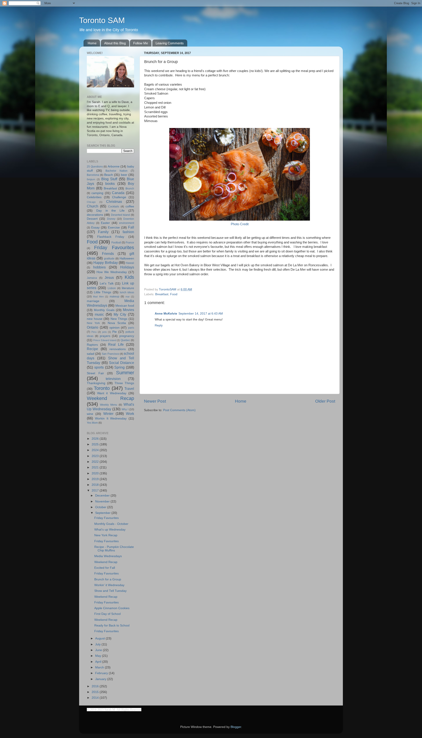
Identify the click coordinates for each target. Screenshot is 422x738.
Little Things (102, 292)
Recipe (92, 349)
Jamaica (92, 277)
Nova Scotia (117, 323)
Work (130, 414)
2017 (96, 490)
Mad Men (98, 296)
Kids (129, 277)
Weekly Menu (108, 404)
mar (128, 296)
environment (126, 223)
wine (90, 414)
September (103, 513)
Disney (111, 218)
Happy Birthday (105, 263)
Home (92, 43)
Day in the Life (110, 210)
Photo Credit (240, 224)
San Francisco (110, 353)
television (113, 379)
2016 (96, 686)
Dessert (92, 218)
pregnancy (126, 336)
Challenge (119, 197)
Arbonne (114, 166)
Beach (108, 174)
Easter (105, 223)
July (98, 644)
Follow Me (140, 43)
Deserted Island (120, 214)
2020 (96, 473)
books (110, 183)
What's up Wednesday (110, 529)
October (101, 507)
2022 (96, 461)
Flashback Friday (110, 236)
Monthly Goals (104, 310)
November (103, 501)
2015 (96, 692)
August (100, 638)
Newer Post (155, 401)
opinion (114, 327)
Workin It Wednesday (111, 418)
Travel (129, 389)
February (102, 673)
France (130, 242)
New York (93, 323)
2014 (96, 697)
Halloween (127, 258)
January (101, 679)
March (100, 667)
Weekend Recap (110, 398)
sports (99, 367)
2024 (96, 450)
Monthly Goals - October (111, 524)
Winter (108, 414)
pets (104, 332)
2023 (96, 456)
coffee (130, 206)
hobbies (99, 267)
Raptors (92, 344)
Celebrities (94, 197)
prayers (105, 336)
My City (120, 314)
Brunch (130, 188)
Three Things (124, 383)
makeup (114, 296)
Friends (108, 254)
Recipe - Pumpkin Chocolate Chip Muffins (114, 548)
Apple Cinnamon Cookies (111, 608)
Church (92, 206)
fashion (128, 232)
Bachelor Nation (116, 170)
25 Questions (95, 166)
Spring (119, 367)
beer (124, 174)
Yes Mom (92, 422)
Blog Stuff (109, 179)
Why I (125, 409)
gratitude (109, 258)
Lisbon (112, 288)
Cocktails (113, 206)
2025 (96, 444)
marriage (93, 301)
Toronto (102, 388)
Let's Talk (107, 283)
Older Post (325, 401)
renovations (117, 349)
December (103, 495)
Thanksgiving (96, 383)
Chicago (91, 202)
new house (94, 318)
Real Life (116, 344)
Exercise (114, 227)
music (99, 314)
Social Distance (121, 363)
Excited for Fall (104, 567)
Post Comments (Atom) (179, 410)
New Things (119, 318)
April (98, 661)
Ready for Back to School (111, 625)
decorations (95, 214)
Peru (93, 332)
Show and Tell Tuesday (110, 590)
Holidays (127, 267)
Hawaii (130, 263)
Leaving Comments (170, 43)
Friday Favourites (114, 247)
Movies (128, 310)
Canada (118, 193)
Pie (114, 331)
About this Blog (115, 43)
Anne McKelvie (166, 313)
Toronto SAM (102, 20)
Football (116, 242)
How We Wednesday (111, 272)
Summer (125, 372)
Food (173, 294)
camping (97, 193)
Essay (95, 227)
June (99, 650)
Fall (131, 227)
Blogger (236, 727)
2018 (96, 484)
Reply (159, 325)
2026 (96, 438)
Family (103, 232)
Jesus (109, 277)
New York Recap (105, 535)
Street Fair (95, 373)
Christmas (114, 201)
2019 (96, 479)
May (98, 655)
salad (90, 353)
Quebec (125, 340)
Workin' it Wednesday (109, 585)
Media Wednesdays (108, 556)
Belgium (91, 179)
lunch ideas (127, 292)
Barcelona (93, 174)
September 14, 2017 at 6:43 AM (200, 313)
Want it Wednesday (111, 393)
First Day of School (107, 614)
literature (128, 288)
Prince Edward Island (104, 340)
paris (131, 327)
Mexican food (124, 305)
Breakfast (161, 294)
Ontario (92, 327)
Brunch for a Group (107, 579)
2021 (96, 467)
